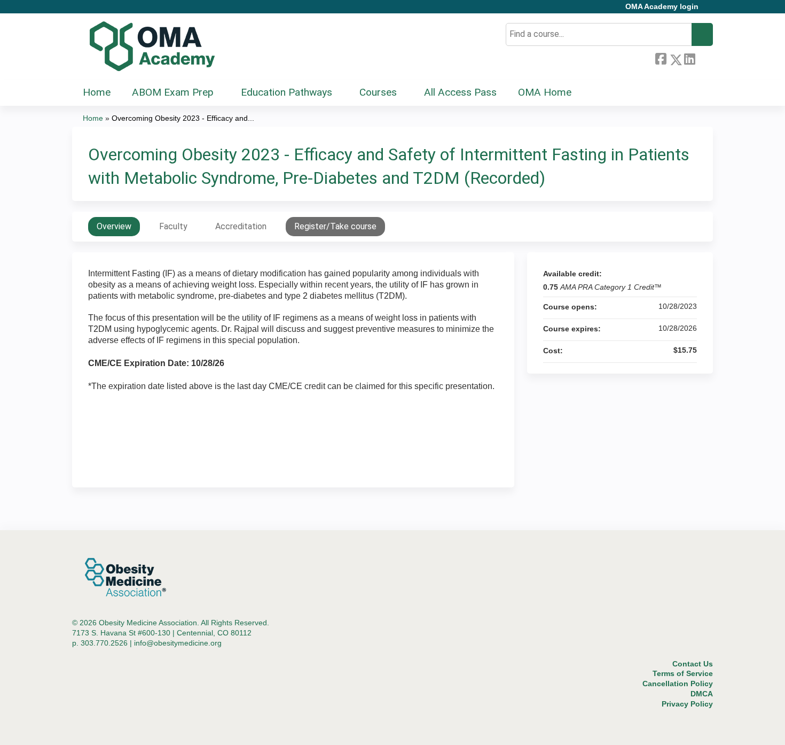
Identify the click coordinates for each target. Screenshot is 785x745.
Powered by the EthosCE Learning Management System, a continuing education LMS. (675, 727)
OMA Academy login (661, 7)
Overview (114, 226)
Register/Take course (335, 226)
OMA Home (544, 92)
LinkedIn (689, 57)
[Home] (152, 46)
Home (97, 92)
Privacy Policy (687, 704)
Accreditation (240, 226)
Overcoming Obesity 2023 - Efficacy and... (183, 118)
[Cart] (709, 10)
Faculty (173, 226)
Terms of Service (683, 673)
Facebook (660, 57)
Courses (378, 92)
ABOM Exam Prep (173, 92)
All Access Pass (460, 92)
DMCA (701, 693)
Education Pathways (286, 92)
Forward (703, 57)
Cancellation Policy (677, 683)
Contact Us (692, 663)
